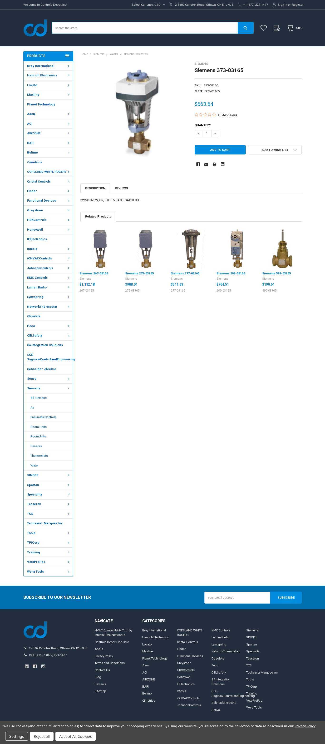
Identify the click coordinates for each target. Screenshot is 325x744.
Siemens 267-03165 (93, 273)
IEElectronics (37, 239)
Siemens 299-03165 (231, 273)
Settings (16, 736)
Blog (98, 677)
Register (297, 4)
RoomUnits (38, 436)
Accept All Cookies (75, 736)
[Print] (214, 164)
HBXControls (36, 220)
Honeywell (35, 229)
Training (33, 552)
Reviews (121, 188)
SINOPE (32, 475)
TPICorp (33, 542)
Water (34, 465)
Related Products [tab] (98, 216)
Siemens (33, 388)
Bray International (40, 66)
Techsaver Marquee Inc (45, 523)
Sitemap (100, 691)
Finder (32, 191)
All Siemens (38, 398)
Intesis (32, 249)
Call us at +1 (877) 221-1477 (48, 655)
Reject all (42, 736)
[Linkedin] (222, 164)
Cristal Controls (39, 181)
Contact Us (102, 670)
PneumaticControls (43, 417)
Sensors (36, 446)
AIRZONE (33, 133)
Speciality (34, 494)
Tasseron (34, 504)
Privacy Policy (104, 656)
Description (95, 188)
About (99, 649)
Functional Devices (41, 200)
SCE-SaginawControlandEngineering (50, 357)
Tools (31, 533)
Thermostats (39, 455)
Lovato (32, 85)
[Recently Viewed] (278, 28)
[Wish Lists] (264, 28)
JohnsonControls (40, 268)
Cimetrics (34, 162)
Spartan (33, 485)
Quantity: (203, 125)
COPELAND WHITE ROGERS (46, 172)
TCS (30, 514)
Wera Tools (35, 571)
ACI (29, 123)
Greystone (35, 210)
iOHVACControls (39, 258)
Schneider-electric (41, 369)
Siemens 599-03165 (276, 273)
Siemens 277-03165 (185, 273)
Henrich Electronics (42, 75)
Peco (31, 326)
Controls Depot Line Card (112, 642)
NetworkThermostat (42, 306)
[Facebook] (198, 164)
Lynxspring (35, 297)
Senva (31, 378)
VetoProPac (36, 562)
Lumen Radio (37, 287)
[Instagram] (43, 666)
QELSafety (34, 335)
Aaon (31, 114)
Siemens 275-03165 (139, 273)
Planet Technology (41, 104)
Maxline (33, 94)
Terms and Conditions (110, 663)
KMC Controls (37, 277)
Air (32, 407)
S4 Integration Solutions (45, 345)
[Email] (206, 164)
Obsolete (33, 316)
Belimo (32, 152)
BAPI (30, 143)
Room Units (38, 427)
